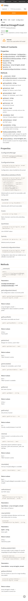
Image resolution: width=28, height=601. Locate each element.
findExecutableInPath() (9, 132)
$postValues (6, 65)
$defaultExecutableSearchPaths (12, 58)
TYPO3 (5, 20)
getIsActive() (6, 88)
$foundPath (6, 61)
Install (13, 20)
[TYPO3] (1, 20)
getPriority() (6, 103)
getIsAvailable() (7, 93)
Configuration (20, 20)
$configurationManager (9, 54)
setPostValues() (7, 120)
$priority (5, 67)
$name (5, 63)
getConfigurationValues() (10, 78)
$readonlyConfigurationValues (11, 69)
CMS (9, 20)
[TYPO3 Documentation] (4, 5)
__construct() (7, 76)
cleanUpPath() (7, 125)
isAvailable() (6, 115)
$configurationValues (9, 56)
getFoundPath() (7, 83)
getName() (6, 98)
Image (3, 22)
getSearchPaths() (8, 139)
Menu (14, 13)
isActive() (5, 108)
